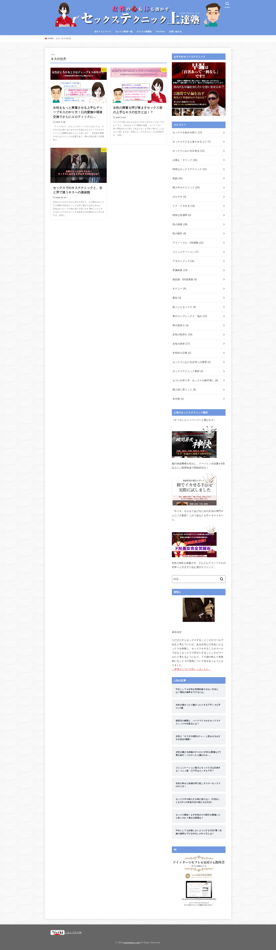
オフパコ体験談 (144, 31)
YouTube (160, 31)
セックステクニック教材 (187, 371)
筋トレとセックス (184, 307)
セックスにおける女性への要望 (191, 362)
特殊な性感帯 (181, 215)
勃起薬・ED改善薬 (184, 279)
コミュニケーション (185, 252)
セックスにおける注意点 (188, 151)
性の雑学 (179, 233)
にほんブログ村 (73, 932)
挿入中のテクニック (186, 187)
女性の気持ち (182, 334)
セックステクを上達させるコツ (191, 141)
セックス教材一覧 (124, 31)
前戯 (177, 178)
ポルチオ (179, 196)
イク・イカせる (183, 206)
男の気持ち (180, 325)
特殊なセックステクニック (189, 169)
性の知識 (179, 224)
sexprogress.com (131, 942)
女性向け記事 (181, 353)
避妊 (176, 298)
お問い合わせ (175, 31)
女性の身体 (181, 343)
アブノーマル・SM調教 (187, 242)
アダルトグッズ (183, 261)
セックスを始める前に (187, 132)
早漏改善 (179, 270)
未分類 (178, 399)
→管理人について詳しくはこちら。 (191, 669)
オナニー (179, 288)
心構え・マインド (184, 160)
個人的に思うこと (184, 389)
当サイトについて (102, 31)
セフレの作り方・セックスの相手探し (195, 380)
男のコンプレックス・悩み (189, 316)
